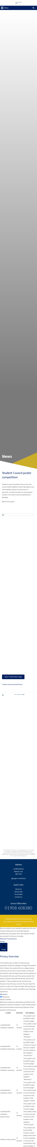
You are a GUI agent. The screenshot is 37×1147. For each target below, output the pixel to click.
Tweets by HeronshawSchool (12, 684)
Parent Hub (18, 892)
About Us (18, 889)
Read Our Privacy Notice (8, 939)
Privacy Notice (26, 919)
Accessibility (7, 922)
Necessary (5, 997)
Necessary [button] (3, 994)
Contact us (18, 897)
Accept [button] (2, 941)
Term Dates (18, 894)
